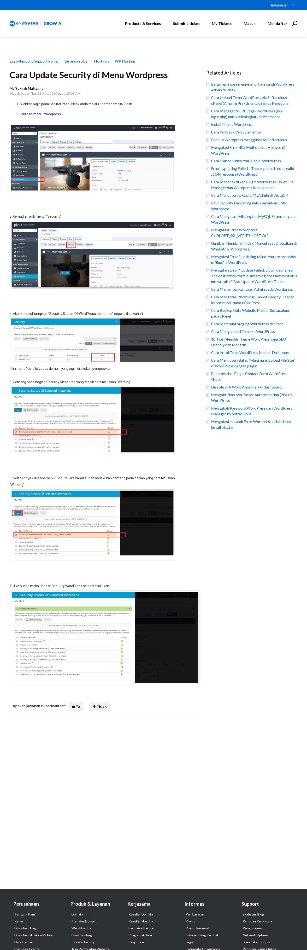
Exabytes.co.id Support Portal (34, 61)
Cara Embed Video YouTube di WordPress (246, 160)
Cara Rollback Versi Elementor (236, 132)
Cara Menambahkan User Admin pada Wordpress (252, 289)
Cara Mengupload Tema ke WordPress (243, 331)
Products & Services (143, 23)
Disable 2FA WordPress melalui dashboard (246, 387)
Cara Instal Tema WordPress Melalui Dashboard (250, 352)
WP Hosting (125, 61)
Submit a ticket (186, 23)
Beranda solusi (76, 61)
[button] (293, 23)
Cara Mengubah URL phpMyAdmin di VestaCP (249, 195)
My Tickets (222, 23)
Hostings (101, 61)
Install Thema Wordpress (232, 124)
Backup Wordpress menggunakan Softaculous (249, 139)
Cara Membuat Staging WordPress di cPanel (247, 323)
